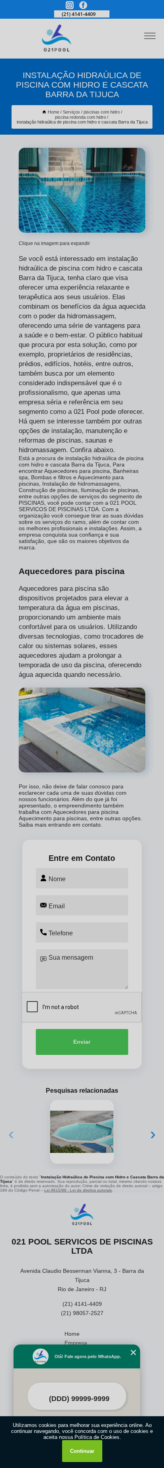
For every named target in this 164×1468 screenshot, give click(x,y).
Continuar (82, 1451)
